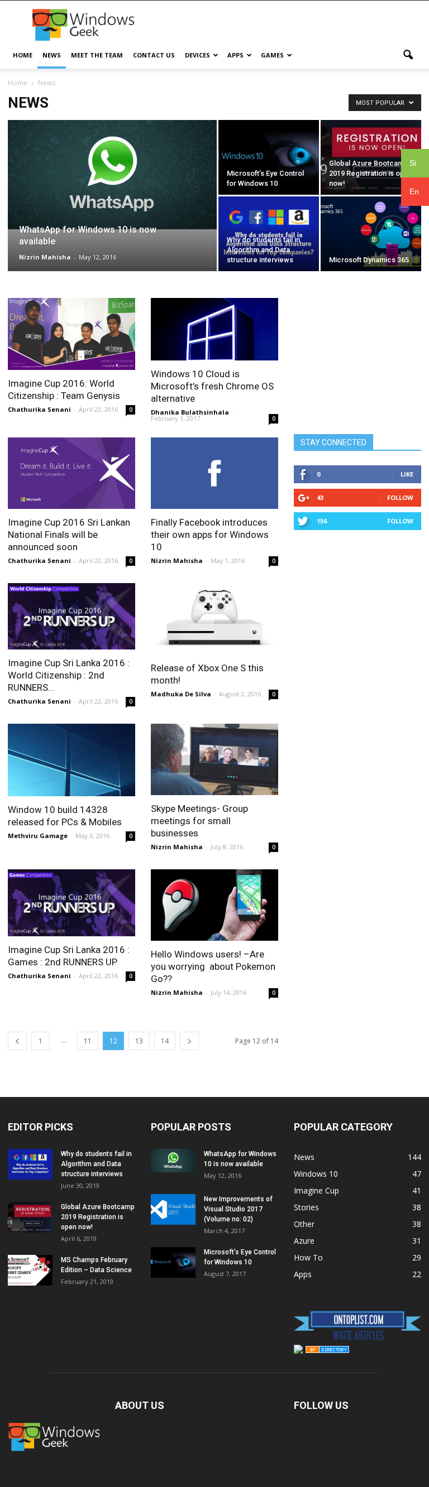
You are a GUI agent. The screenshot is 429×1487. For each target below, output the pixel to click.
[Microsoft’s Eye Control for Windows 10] (268, 157)
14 (165, 1041)
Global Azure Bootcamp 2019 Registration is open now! (98, 1217)
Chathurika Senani (39, 409)
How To (308, 1257)
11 (88, 1041)
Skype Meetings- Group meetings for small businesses (199, 821)
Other (304, 1224)
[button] (407, 55)
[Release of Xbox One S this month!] (214, 619)
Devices (197, 55)
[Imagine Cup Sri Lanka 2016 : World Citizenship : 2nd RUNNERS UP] (71, 616)
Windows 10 (316, 1173)
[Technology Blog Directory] (327, 1350)
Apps (235, 55)
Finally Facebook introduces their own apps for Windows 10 (210, 534)
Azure (304, 1240)
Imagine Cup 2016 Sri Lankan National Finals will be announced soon (69, 534)
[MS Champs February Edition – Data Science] (30, 1270)
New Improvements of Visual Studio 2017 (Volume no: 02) (238, 1209)
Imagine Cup (316, 1190)
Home (22, 55)
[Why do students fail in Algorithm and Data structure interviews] (268, 233)
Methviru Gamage (38, 835)
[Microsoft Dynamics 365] (371, 234)
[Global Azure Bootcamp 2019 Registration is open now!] (371, 157)
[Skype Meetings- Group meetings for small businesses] (214, 759)
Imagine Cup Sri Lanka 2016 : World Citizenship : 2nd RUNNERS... (69, 675)
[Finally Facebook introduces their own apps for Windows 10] (214, 473)
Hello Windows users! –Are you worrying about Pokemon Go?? (213, 966)
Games (272, 55)
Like (407, 474)
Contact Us (154, 55)
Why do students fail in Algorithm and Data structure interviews (96, 1164)
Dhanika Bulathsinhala (190, 412)
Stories (306, 1207)
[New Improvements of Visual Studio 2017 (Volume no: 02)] (173, 1209)
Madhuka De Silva (181, 694)
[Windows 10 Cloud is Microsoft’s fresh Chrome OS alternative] (214, 329)
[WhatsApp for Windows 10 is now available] (112, 174)
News (51, 55)
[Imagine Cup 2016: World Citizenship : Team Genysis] (71, 334)
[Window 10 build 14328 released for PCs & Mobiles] (71, 760)
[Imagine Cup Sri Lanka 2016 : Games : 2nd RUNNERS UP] (71, 902)
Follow (400, 497)
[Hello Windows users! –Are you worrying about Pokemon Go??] (214, 904)
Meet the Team (97, 55)
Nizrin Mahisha (45, 257)
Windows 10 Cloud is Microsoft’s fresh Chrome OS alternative (212, 386)
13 (139, 1041)
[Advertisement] (290, 25)
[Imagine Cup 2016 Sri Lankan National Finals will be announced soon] (71, 473)
